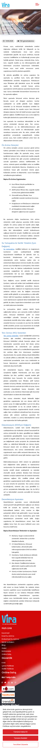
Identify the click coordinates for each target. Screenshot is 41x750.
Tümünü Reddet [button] (20, 738)
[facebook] (2, 682)
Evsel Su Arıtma (8, 636)
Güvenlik (7, 658)
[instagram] (8, 682)
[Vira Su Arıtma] (5, 4)
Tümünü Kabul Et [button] (20, 732)
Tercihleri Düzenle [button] (20, 744)
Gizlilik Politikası (8, 669)
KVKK (4, 663)
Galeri (4, 648)
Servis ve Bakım (8, 642)
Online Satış (6, 654)
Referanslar (6, 651)
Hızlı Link (7, 628)
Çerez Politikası (8, 666)
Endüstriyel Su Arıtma (10, 639)
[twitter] (5, 682)
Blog (3, 645)
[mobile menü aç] (37, 4)
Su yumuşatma (9, 249)
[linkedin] (12, 682)
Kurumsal (5, 633)
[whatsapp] (15, 682)
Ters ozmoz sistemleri (11, 336)
